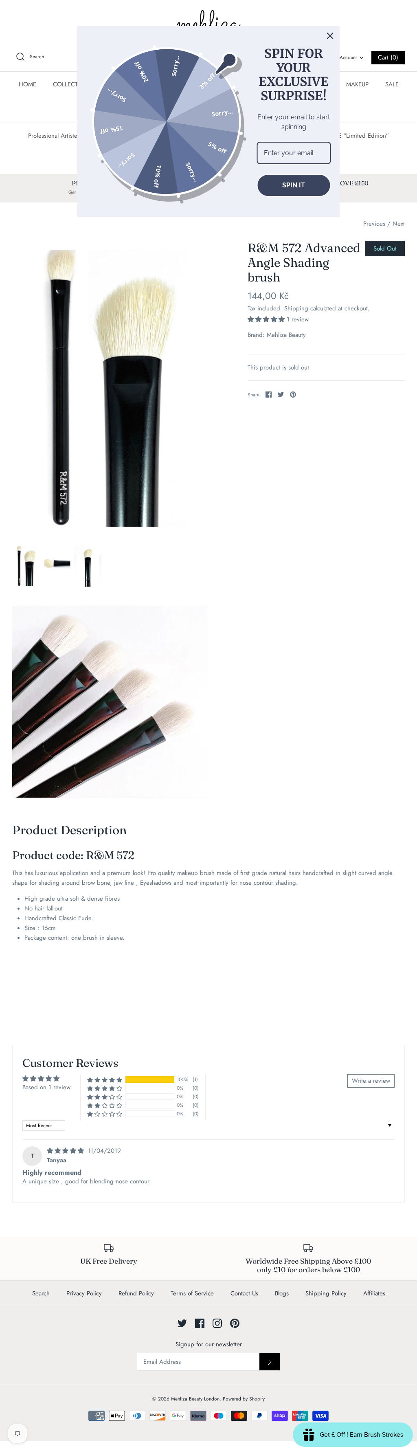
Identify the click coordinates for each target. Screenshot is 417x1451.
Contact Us (244, 1293)
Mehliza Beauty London (195, 1399)
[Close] (330, 36)
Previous (374, 223)
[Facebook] (199, 1323)
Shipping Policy (326, 1293)
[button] (267, 319)
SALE (392, 84)
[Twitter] (182, 1323)
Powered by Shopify (244, 1399)
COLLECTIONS (72, 84)
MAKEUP (357, 84)
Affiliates (374, 1293)
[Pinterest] (234, 1323)
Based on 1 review (46, 1087)
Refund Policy (136, 1293)
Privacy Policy (84, 1293)
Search (41, 1293)
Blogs (282, 1293)
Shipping (296, 308)
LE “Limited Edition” (362, 135)
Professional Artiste (52, 135)
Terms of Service (192, 1293)
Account (348, 57)
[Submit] (269, 1361)
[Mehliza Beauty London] (208, 24)
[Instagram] (217, 1323)
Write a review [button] (371, 1080)
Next (399, 223)
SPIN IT (293, 185)
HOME (27, 84)
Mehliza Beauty (286, 334)
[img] (66, 1150)
